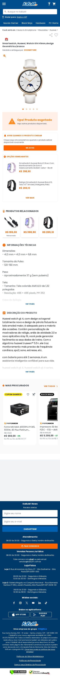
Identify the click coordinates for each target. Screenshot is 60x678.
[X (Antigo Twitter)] (26, 603)
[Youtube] (33, 603)
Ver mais (30, 198)
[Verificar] (18, 672)
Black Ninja (27, 23)
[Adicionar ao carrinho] (33, 394)
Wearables (43, 30)
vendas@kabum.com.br (30, 561)
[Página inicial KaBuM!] (30, 4)
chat (31, 559)
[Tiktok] (46, 603)
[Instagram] (20, 603)
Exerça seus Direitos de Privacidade (30, 665)
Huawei (54, 30)
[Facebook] (14, 603)
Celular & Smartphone (27, 30)
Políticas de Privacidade (30, 660)
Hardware (40, 23)
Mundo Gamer (10, 23)
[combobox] (30, 11)
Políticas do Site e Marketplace (30, 656)
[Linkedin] (39, 603)
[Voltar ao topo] (30, 623)
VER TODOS (49, 386)
